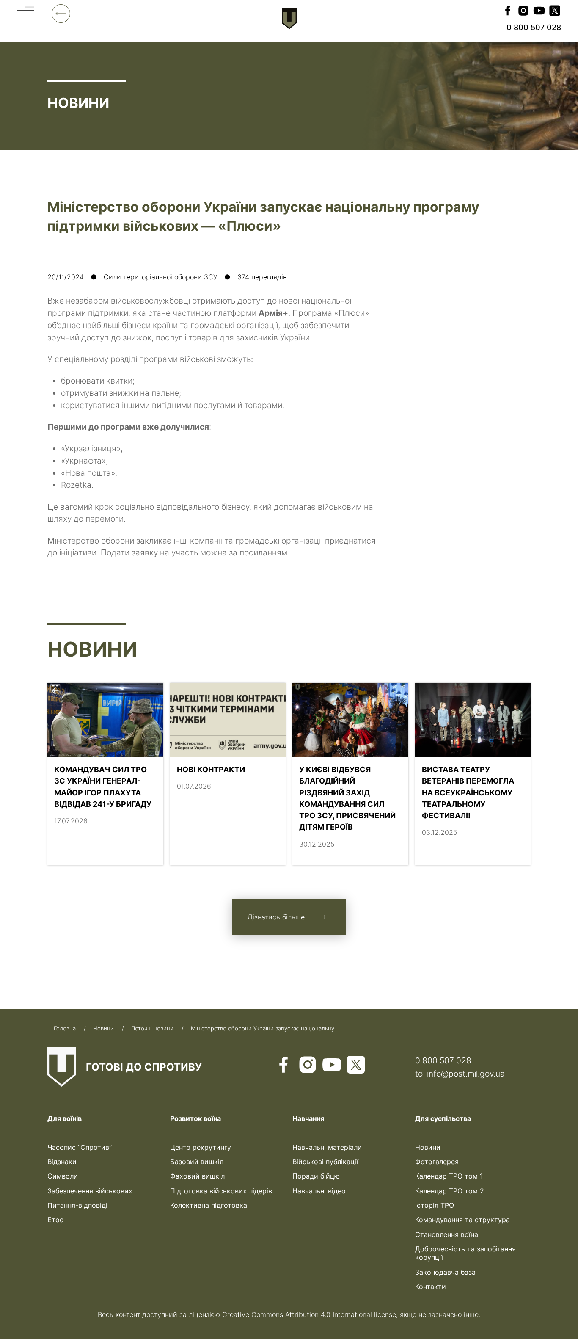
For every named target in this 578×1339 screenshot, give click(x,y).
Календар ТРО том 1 (449, 1176)
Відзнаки (62, 1161)
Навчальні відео (319, 1191)
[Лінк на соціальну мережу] (507, 11)
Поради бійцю (316, 1176)
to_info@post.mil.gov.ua (460, 1073)
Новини (427, 1147)
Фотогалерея (437, 1161)
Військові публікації (325, 1161)
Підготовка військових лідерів (221, 1191)
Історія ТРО (434, 1205)
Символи (62, 1176)
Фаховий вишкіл (197, 1176)
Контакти (430, 1286)
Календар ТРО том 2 (449, 1191)
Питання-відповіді (77, 1205)
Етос (55, 1219)
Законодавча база (445, 1272)
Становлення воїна (446, 1234)
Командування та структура (462, 1219)
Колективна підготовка (208, 1205)
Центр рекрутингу (200, 1147)
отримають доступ (228, 300)
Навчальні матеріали (327, 1147)
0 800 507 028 (443, 1060)
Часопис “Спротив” (79, 1147)
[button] (25, 18)
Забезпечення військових (89, 1191)
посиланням (263, 552)
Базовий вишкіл (196, 1161)
